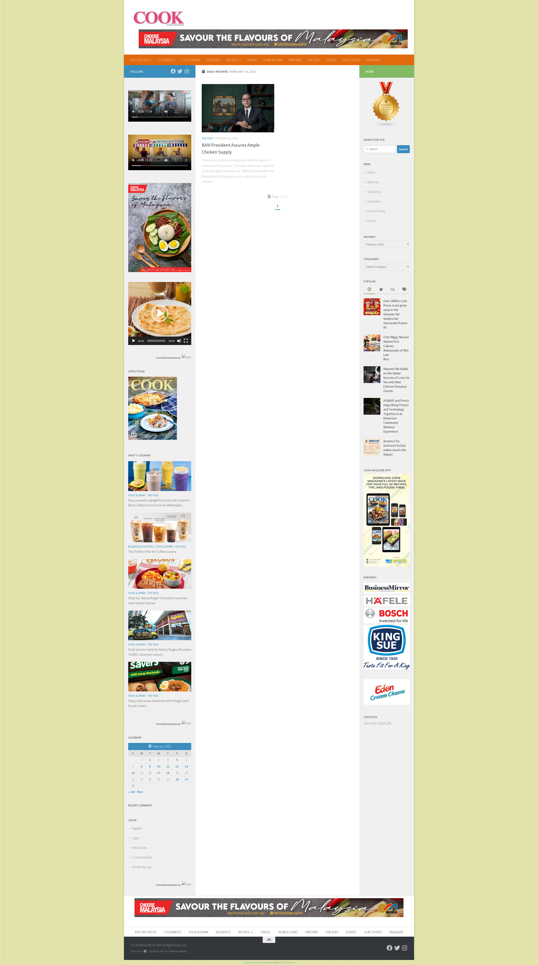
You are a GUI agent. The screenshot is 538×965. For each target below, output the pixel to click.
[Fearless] (159, 271)
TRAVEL (252, 60)
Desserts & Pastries (140, 546)
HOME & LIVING (273, 60)
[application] (159, 313)
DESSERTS (213, 60)
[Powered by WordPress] (145, 951)
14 (133, 773)
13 (186, 766)
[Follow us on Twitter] (179, 71)
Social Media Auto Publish (255, 962)
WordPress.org (141, 867)
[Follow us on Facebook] (173, 71)
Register (137, 828)
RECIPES (232, 60)
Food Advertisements (167, 358)
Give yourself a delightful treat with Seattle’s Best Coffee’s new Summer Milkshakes (159, 503)
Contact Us (374, 192)
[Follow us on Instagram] (186, 71)
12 (177, 766)
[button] (159, 313)
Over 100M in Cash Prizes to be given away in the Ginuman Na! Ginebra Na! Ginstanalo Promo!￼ (395, 314)
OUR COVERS (351, 60)
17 (158, 773)
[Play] (134, 341)
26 (177, 779)
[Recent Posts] (369, 289)
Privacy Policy (376, 211)
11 (168, 766)
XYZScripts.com (287, 962)
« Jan (131, 792)
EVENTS (331, 60)
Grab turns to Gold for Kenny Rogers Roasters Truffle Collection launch (159, 652)
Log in (136, 838)
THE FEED (313, 60)
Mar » (140, 792)
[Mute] (179, 341)
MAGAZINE (373, 60)
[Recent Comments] (392, 289)
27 (186, 779)
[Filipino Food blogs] (386, 126)
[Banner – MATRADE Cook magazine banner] (273, 38)
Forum (371, 221)
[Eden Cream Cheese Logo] (387, 704)
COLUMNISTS (166, 60)
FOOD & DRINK (190, 60)
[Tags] (404, 289)
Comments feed (142, 857)
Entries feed (139, 848)
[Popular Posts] (381, 289)
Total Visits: (371, 723)
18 (168, 773)
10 (158, 766)
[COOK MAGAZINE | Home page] (159, 17)
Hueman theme (178, 951)
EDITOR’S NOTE (141, 60)
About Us (373, 182)
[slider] (156, 341)
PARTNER (295, 60)
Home (371, 172)
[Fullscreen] (186, 341)
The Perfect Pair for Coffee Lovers (152, 551)
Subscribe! (373, 201)
